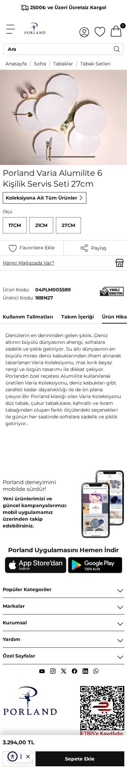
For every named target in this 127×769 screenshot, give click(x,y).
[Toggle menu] (14, 29)
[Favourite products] (99, 29)
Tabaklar (63, 64)
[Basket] (116, 29)
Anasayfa (16, 64)
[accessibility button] (12, 756)
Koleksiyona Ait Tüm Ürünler (41, 198)
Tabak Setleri (95, 64)
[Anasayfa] (34, 29)
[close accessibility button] (27, 756)
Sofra (40, 64)
